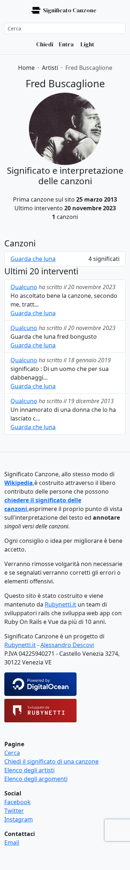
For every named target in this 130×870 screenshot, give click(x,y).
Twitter (14, 811)
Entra (66, 44)
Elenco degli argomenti (36, 779)
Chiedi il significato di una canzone (51, 761)
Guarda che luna (33, 259)
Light (86, 44)
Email (11, 842)
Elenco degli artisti (29, 770)
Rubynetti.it (60, 604)
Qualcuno (23, 287)
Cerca (12, 753)
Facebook (17, 802)
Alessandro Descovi (67, 645)
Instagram (18, 819)
